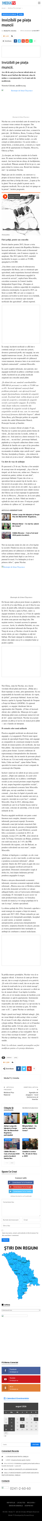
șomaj (15, 1057)
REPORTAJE (11, 1503)
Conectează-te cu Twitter (22, 1191)
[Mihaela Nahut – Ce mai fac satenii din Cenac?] (6, 526)
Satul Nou (8, 1139)
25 (11, 1429)
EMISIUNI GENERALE (16, 1506)
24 (6, 1429)
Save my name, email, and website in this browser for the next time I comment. (20, 1234)
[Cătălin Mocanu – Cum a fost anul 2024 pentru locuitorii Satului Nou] (6, 535)
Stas (5, 1469)
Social (21, 14)
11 (11, 1422)
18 (11, 1426)
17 (6, 1426)
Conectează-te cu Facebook (22, 1182)
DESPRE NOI (29, 1506)
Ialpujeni (7, 1114)
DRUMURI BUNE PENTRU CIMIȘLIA (17, 1456)
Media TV (11, 1515)
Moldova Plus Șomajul (9, 14)
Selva (5, 1473)
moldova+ (9, 1057)
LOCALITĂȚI (21, 1503)
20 (22, 1426)
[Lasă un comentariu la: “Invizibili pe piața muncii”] (12, 36)
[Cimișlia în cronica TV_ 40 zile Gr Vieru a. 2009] (30, 1144)
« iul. (5, 1436)
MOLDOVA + (31, 1503)
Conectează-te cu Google (22, 1187)
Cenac (25, 1114)
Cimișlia (25, 1139)
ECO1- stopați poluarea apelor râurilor (18, 1460)
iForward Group (29, 1515)
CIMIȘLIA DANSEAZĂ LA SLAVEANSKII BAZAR (23, 1469)
